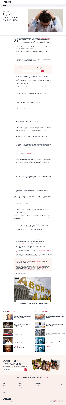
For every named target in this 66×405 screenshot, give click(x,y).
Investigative (7, 33)
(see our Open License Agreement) (25, 269)
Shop (41, 1)
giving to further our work (37, 261)
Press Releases (5, 390)
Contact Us (4, 392)
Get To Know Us (38, 383)
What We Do (21, 1)
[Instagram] (62, 5)
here (49, 197)
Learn (25, 1)
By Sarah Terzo (12, 33)
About (4, 383)
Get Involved (37, 1)
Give (61, 1)
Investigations (21, 387)
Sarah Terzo (45, 311)
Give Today (45, 377)
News (33, 1)
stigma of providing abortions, (45, 38)
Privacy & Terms (12, 401)
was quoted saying (30, 153)
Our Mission (37, 385)
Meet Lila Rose (38, 387)
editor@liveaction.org (21, 263)
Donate (4, 385)
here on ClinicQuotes (18, 43)
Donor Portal (56, 1)
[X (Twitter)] (60, 5)
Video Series (29, 1)
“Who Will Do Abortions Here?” (25, 243)
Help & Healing (50, 1)
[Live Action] (7, 2)
